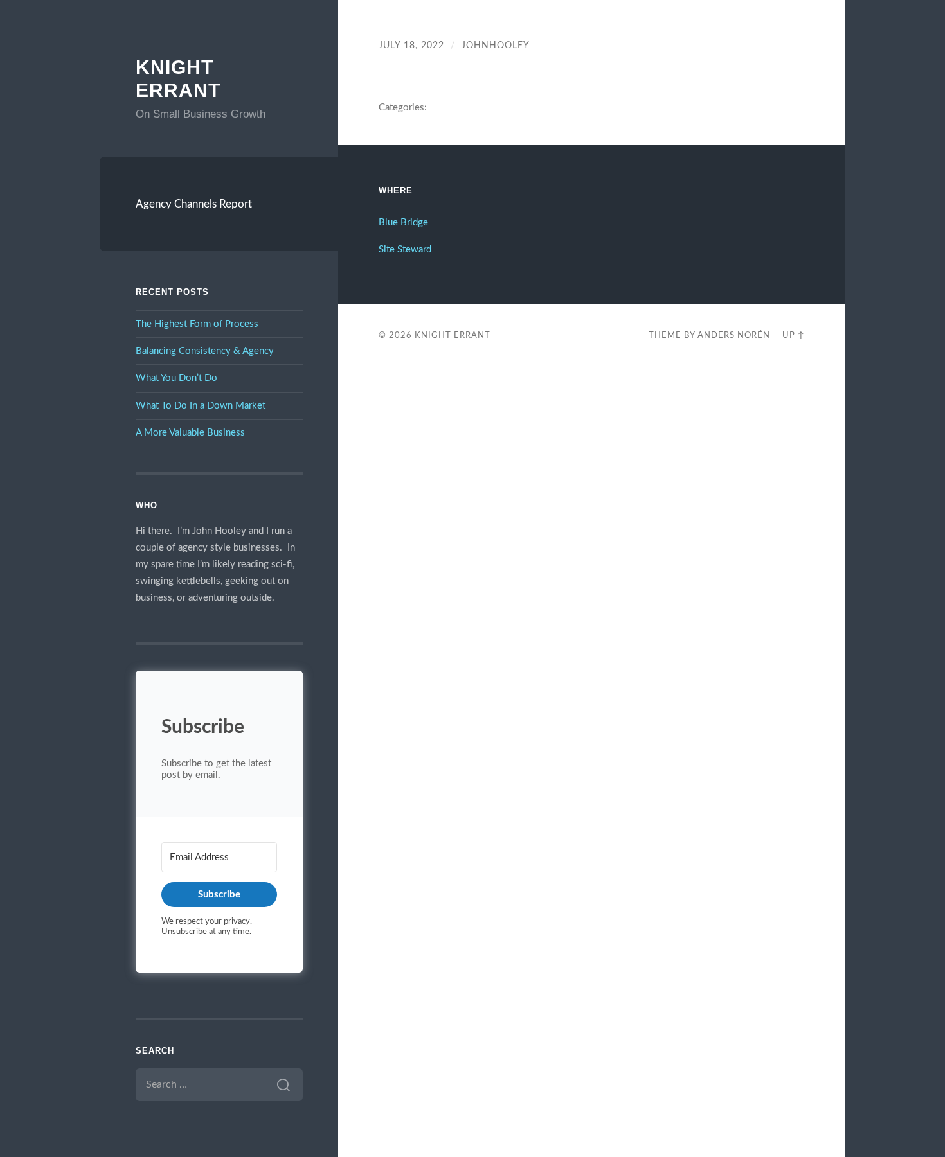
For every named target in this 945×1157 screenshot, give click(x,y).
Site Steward (405, 249)
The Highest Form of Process (197, 324)
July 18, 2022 (411, 45)
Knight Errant (453, 335)
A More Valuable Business (190, 432)
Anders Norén (734, 335)
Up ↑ (793, 335)
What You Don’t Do (176, 378)
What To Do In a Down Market (201, 406)
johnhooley (496, 45)
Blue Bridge (403, 222)
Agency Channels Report (194, 204)
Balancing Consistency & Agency (205, 351)
